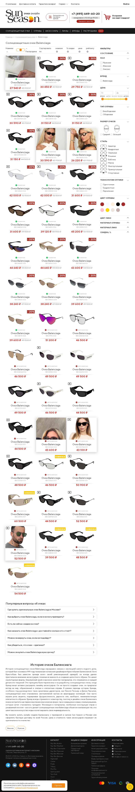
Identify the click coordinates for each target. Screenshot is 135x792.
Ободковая (108, 114)
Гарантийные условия (99, 777)
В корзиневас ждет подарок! (120, 17)
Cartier (52, 761)
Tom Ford (53, 774)
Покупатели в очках (98, 751)
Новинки (9, 48)
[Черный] (118, 204)
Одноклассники (21, 765)
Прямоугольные (115, 169)
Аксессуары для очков (99, 748)
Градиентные (108, 188)
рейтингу (90, 48)
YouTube (27, 765)
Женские (107, 66)
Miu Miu (53, 769)
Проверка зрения (97, 756)
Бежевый (113, 204)
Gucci (52, 777)
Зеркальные (108, 191)
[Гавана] (102, 204)
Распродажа (93, 31)
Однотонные (108, 184)
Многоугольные (115, 166)
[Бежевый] (113, 204)
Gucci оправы (55, 779)
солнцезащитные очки (18, 31)
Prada (52, 764)
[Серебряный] (113, 210)
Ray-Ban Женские (56, 754)
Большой (117, 134)
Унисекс (106, 69)
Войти (126, 4)
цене (80, 48)
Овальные (112, 153)
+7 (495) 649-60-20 (86, 13)
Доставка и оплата (27, 4)
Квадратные (113, 149)
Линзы (65, 31)
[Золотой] (107, 210)
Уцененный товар (77, 753)
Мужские (107, 63)
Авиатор (112, 146)
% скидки (70, 48)
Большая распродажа (79, 743)
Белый (107, 204)
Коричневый (123, 204)
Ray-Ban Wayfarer (56, 746)
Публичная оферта (98, 766)
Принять (58, 785)
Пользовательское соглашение (98, 774)
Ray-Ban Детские (56, 756)
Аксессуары (51, 31)
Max (34, 765)
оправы (38, 31)
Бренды (76, 31)
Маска (111, 163)
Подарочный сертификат (75, 749)
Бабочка (112, 159)
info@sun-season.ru (121, 757)
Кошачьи (112, 156)
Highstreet (54, 759)
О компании (11, 4)
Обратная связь (118, 743)
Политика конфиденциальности (99, 769)
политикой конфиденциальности (26, 788)
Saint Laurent (55, 772)
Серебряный (113, 210)
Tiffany (52, 767)
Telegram (8, 765)
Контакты (75, 4)
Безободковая (109, 111)
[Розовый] (102, 210)
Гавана (102, 204)
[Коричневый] (123, 204)
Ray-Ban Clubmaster (57, 748)
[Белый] (107, 204)
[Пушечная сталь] (118, 210)
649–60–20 (15, 746)
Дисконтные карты (77, 746)
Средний (106, 134)
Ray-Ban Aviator (56, 743)
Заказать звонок (86, 21)
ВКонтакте (14, 765)
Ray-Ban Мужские (57, 751)
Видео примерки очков (99, 759)
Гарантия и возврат (47, 4)
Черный (118, 204)
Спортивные (113, 173)
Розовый (102, 210)
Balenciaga (107, 81)
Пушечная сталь (118, 210)
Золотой (107, 210)
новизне (59, 48)
